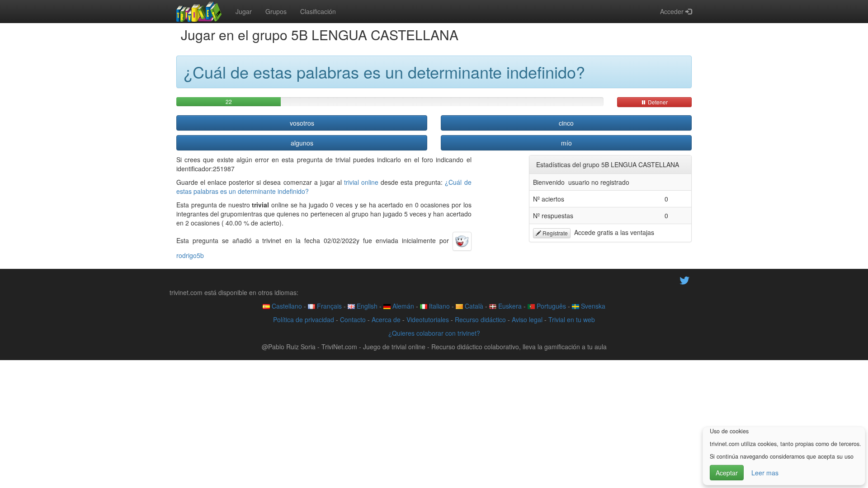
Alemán (402, 305)
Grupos (276, 11)
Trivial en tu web (571, 319)
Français (328, 305)
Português (550, 305)
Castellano (286, 305)
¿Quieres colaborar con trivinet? (434, 333)
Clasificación (318, 11)
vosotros (302, 122)
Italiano (438, 305)
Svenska (592, 305)
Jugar (244, 11)
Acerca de (386, 319)
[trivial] (199, 11)
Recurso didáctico (480, 319)
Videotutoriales (427, 319)
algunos (302, 142)
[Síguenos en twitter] (684, 279)
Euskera (509, 305)
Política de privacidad (303, 319)
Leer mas (764, 472)
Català (473, 305)
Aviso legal (527, 319)
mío (566, 142)
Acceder (672, 11)
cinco (566, 122)
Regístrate (554, 233)
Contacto (353, 319)
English (366, 305)
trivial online (361, 182)
